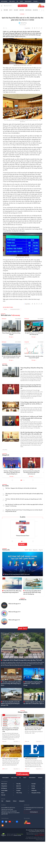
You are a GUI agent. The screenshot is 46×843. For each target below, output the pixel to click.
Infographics (35, 549)
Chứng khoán (4, 1)
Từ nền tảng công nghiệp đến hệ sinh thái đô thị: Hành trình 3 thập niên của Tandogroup (32, 592)
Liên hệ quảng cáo (34, 812)
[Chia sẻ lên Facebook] (32, 28)
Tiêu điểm (11, 469)
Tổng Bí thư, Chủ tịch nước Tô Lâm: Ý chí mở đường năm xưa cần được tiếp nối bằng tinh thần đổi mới (23, 510)
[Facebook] (2, 821)
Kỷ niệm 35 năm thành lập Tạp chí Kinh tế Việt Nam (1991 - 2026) (33, 728)
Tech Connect (28, 1)
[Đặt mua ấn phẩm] (41, 5)
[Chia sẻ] (41, 28)
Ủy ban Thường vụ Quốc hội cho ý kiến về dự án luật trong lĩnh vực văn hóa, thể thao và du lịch (31, 404)
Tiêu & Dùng (12, 1)
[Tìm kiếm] (5, 6)
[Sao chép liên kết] (39, 28)
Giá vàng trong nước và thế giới (10, 758)
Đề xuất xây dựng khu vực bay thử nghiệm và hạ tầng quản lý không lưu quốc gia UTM (10, 703)
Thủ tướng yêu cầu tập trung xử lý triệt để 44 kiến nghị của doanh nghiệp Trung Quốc (24, 494)
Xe (17, 1)
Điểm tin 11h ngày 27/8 (14, 611)
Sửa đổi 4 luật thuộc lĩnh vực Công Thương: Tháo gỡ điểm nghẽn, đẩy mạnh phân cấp (31, 433)
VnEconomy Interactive (31, 758)
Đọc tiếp (4, 365)
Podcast (30, 549)
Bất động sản (4, 318)
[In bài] (4, 28)
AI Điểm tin (22, 599)
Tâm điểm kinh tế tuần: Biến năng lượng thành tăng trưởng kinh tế (11, 591)
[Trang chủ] (1, 10)
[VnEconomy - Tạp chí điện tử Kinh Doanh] (22, 774)
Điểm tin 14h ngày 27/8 (14, 603)
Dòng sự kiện (22, 712)
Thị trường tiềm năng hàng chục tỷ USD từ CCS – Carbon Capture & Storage (33, 683)
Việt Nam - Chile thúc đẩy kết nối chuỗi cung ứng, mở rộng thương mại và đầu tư (23, 500)
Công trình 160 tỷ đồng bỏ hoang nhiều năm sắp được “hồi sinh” (22, 660)
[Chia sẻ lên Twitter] (35, 28)
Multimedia (6, 550)
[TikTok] (13, 821)
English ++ (35, 1)
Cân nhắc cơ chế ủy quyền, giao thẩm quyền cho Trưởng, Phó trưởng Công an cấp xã (11, 683)
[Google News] (27, 28)
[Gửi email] (37, 28)
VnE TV (21, 1)
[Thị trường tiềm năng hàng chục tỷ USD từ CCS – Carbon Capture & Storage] (34, 674)
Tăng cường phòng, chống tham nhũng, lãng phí (31, 368)
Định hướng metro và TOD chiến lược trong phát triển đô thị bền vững (10, 729)
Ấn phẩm (22, 517)
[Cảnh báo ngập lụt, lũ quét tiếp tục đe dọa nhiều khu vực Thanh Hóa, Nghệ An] (34, 694)
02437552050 (28, 809)
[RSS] (2, 825)
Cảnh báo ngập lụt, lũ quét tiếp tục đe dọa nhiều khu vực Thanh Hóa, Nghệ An (34, 702)
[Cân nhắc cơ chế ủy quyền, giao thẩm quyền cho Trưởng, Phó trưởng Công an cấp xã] (11, 674)
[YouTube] (10, 821)
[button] (33, 480)
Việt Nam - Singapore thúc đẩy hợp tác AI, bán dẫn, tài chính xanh (21, 488)
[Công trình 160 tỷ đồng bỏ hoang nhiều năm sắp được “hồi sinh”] (22, 646)
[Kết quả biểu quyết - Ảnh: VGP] (22, 233)
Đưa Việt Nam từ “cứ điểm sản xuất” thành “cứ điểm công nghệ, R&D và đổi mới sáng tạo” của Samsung (31, 418)
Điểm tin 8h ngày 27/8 (14, 619)
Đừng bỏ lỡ (5, 455)
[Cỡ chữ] (6, 28)
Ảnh (2, 801)
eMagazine (41, 549)
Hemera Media (20, 834)
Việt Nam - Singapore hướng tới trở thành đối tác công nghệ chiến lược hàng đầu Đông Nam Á (12, 472)
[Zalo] (17, 821)
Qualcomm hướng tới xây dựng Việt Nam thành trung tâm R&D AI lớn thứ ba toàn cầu (30, 386)
